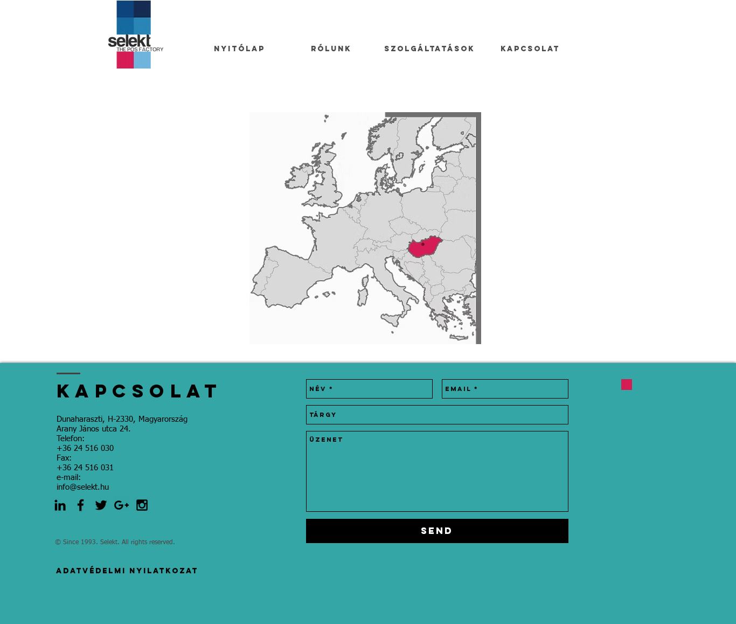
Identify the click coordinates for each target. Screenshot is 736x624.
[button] (365, 228)
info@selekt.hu (83, 487)
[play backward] (262, 228)
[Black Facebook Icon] (80, 505)
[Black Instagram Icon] (142, 505)
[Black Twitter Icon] (101, 505)
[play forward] (467, 228)
